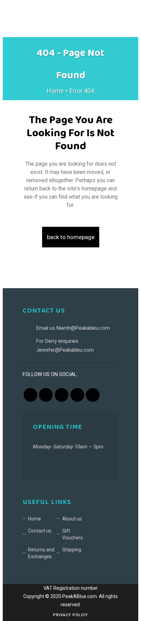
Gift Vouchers (72, 534)
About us (72, 519)
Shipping (71, 549)
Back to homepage (70, 237)
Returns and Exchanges (41, 553)
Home (55, 90)
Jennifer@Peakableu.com (65, 350)
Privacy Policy (70, 615)
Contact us (39, 531)
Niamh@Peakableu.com (83, 328)
